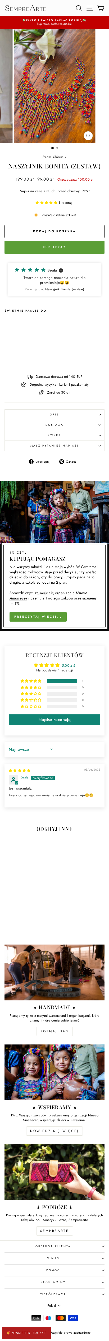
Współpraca (53, 1294)
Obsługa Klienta (53, 1246)
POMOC (53, 1270)
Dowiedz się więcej (54, 1131)
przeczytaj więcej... (38, 616)
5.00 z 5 (68, 665)
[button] (46, 202)
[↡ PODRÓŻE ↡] (54, 1172)
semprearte (54, 1230)
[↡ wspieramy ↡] (54, 1072)
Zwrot (54, 435)
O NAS (53, 1258)
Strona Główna (53, 156)
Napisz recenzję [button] (54, 720)
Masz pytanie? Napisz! (54, 446)
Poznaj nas (54, 1031)
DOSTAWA (55, 425)
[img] (20, 770)
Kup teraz (54, 247)
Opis (54, 415)
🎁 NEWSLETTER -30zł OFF (26, 1333)
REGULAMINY (53, 1282)
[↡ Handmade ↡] (54, 973)
